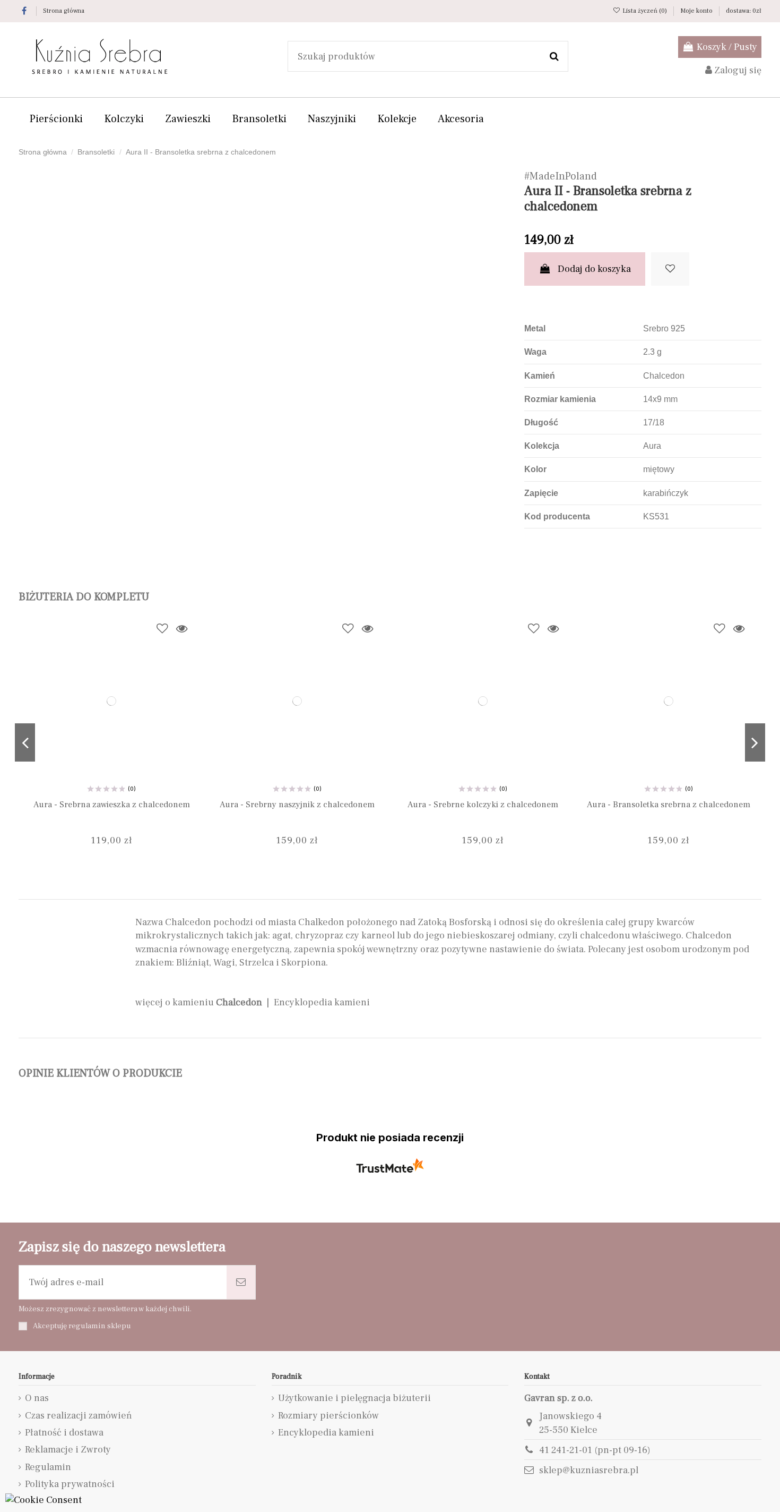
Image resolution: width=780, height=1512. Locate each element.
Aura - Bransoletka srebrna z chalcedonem (668, 804)
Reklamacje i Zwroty (68, 1449)
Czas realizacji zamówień (78, 1416)
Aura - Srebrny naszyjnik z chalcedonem (297, 804)
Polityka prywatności (70, 1484)
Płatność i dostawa (64, 1432)
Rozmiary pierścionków (328, 1416)
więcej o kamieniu (198, 1002)
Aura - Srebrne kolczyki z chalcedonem (483, 804)
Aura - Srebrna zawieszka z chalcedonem (111, 804)
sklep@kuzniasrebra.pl (588, 1470)
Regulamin (48, 1467)
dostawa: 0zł (743, 11)
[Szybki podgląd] (181, 628)
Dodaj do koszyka (594, 269)
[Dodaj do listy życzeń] (670, 269)
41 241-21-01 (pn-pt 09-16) (595, 1450)
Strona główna (63, 11)
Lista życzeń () (645, 11)
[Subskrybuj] (241, 1282)
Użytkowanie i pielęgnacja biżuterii (354, 1398)
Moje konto (697, 11)
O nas (37, 1398)
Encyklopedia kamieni (322, 1002)
